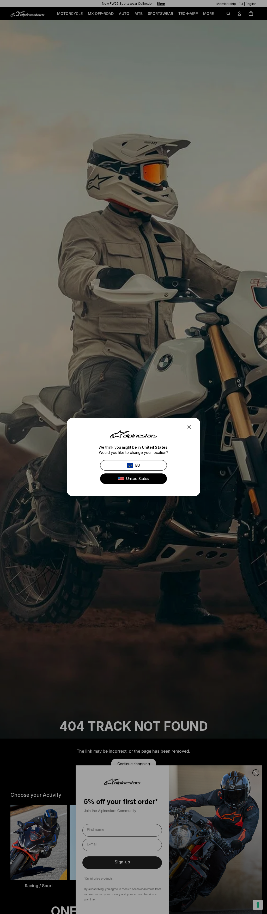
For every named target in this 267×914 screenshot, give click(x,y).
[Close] (191, 427)
